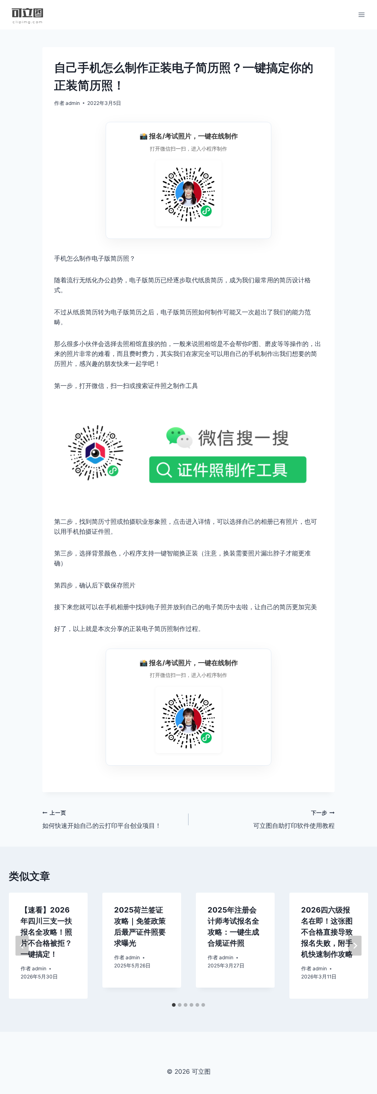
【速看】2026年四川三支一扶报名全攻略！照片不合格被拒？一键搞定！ (46, 932)
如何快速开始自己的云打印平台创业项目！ (101, 819)
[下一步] (355, 946)
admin (73, 103)
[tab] (174, 1005)
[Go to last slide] (22, 946)
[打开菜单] (361, 14)
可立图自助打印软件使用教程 (294, 819)
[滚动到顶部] (359, 962)
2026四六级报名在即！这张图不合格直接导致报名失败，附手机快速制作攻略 (327, 932)
